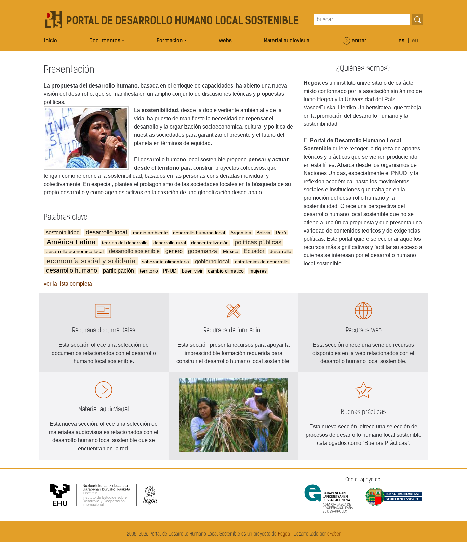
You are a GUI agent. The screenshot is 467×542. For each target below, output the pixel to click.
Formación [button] (170, 41)
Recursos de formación (233, 330)
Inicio (50, 41)
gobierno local (212, 261)
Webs (225, 41)
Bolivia (263, 232)
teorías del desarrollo (125, 243)
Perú (281, 232)
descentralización (210, 243)
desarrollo (280, 251)
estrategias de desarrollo (262, 261)
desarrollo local (106, 232)
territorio (149, 271)
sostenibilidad (63, 232)
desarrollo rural (169, 243)
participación (118, 271)
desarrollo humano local (199, 232)
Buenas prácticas (363, 412)
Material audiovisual (287, 41)
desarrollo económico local (75, 251)
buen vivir (192, 271)
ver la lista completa (68, 284)
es (401, 41)
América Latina (71, 242)
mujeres (258, 271)
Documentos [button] (104, 41)
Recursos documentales (103, 330)
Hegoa (284, 534)
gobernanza (202, 251)
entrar (359, 41)
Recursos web (364, 330)
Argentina (240, 232)
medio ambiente (150, 232)
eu (415, 41)
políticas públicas (258, 242)
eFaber (334, 534)
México (230, 251)
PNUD (169, 271)
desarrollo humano (71, 270)
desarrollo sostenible (134, 251)
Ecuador (254, 251)
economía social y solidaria (91, 261)
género (174, 251)
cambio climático (226, 271)
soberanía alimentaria (165, 261)
